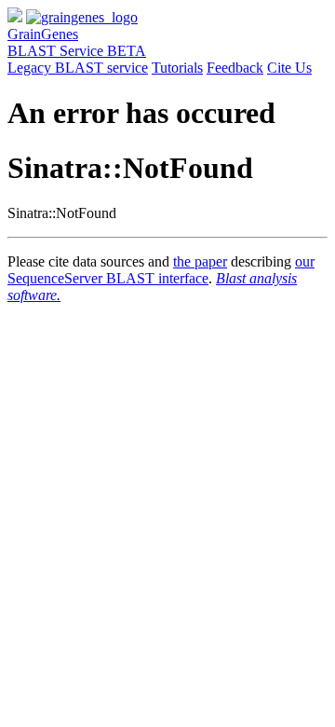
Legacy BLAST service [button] (77, 67)
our (305, 261)
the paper (200, 261)
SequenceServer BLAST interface (107, 278)
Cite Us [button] (289, 67)
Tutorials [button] (177, 67)
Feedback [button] (235, 67)
